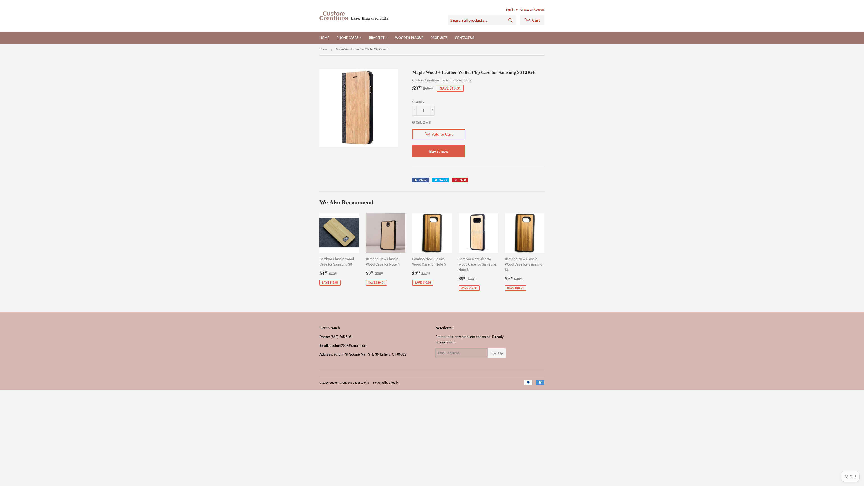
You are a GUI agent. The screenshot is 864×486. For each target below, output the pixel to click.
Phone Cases (348, 38)
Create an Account (532, 9)
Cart (535, 20)
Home (324, 38)
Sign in (510, 9)
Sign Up (496, 353)
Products (439, 38)
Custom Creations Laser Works (349, 382)
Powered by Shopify (385, 382)
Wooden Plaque (409, 38)
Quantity (418, 102)
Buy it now (438, 151)
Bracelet (377, 38)
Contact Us (464, 38)
